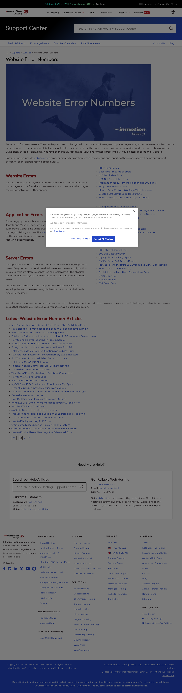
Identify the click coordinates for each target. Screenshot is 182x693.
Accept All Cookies (103, 239)
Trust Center (59, 231)
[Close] (134, 211)
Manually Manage (80, 239)
